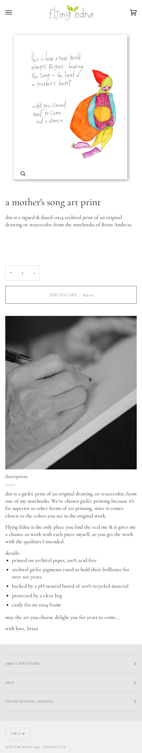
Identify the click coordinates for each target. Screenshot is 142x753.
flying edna (21, 747)
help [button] (9, 683)
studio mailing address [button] (29, 701)
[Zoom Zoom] (71, 107)
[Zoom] (23, 174)
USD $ (15, 733)
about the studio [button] (22, 663)
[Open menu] (15, 12)
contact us (54, 747)
